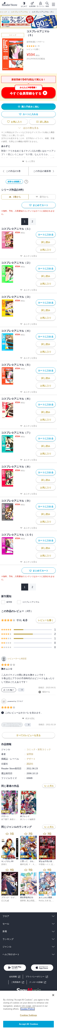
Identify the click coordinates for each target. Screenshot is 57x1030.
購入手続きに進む (30, 106)
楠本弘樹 (24, 864)
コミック (12, 35)
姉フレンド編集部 (27, 819)
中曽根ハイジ (44, 864)
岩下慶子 (5, 819)
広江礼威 (5, 901)
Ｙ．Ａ (31, 864)
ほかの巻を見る (31, 128)
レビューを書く (33, 49)
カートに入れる (30, 114)
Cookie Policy (27, 1009)
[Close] (53, 995)
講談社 (30, 763)
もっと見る (30, 161)
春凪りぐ (13, 819)
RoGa (41, 901)
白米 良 (48, 901)
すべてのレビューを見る (28, 735)
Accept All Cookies (28, 1024)
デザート (41, 42)
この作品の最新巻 (42, 171)
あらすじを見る (30, 256)
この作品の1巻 (13, 171)
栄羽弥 (9, 602)
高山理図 (30, 901)
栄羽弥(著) (31, 42)
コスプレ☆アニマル (19, 12)
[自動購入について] (26, 182)
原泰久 (4, 864)
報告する (46, 692)
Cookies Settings (28, 1015)
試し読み (44, 121)
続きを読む (30, 718)
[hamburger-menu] (53, 4)
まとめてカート (40, 205)
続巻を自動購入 (14, 182)
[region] (28, 1010)
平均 (19, 620)
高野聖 (23, 901)
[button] (38, 982)
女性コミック (44, 749)
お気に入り (16, 121)
